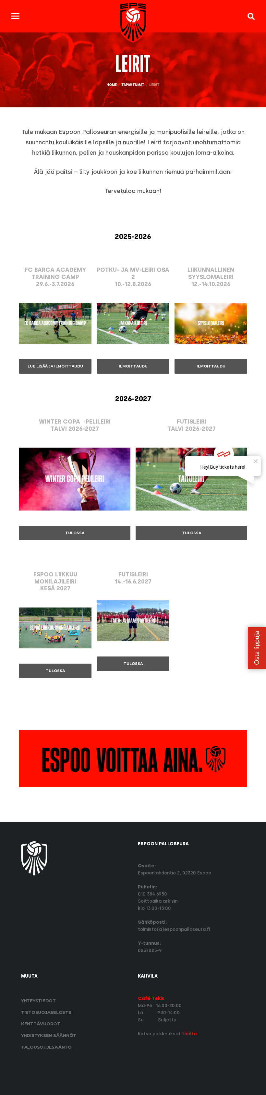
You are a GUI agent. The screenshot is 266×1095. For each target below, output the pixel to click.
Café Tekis (151, 998)
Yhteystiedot (38, 1000)
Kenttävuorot (40, 1023)
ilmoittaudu (133, 366)
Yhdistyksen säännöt (48, 1035)
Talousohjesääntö (46, 1047)
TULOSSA (74, 533)
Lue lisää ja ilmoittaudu (55, 366)
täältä (189, 1034)
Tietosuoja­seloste (46, 1012)
